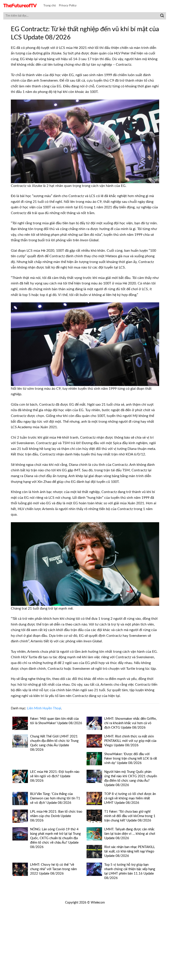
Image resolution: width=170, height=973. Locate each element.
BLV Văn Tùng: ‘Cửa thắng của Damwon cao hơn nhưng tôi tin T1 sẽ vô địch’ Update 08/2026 (55, 798)
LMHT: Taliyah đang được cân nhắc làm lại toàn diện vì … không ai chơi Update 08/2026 (129, 834)
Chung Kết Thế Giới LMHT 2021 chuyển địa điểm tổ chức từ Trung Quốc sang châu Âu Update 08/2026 (54, 743)
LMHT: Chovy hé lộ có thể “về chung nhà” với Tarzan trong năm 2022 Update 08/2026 (53, 869)
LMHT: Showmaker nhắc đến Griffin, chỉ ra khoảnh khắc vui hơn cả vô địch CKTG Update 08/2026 (130, 723)
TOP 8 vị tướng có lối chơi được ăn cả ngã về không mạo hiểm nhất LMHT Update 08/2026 (130, 798)
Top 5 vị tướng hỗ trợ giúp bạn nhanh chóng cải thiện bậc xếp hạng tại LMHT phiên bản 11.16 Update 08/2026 (129, 871)
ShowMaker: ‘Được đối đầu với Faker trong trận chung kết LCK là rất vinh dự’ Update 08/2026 (130, 758)
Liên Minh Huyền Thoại (44, 708)
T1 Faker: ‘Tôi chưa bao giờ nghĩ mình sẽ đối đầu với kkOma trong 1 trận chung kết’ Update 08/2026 (129, 816)
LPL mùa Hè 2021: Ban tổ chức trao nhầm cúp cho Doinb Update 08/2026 (56, 816)
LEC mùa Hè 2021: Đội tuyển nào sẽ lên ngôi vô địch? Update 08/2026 (54, 776)
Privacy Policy (68, 5)
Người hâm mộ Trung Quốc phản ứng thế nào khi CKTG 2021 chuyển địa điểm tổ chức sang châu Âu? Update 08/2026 (130, 778)
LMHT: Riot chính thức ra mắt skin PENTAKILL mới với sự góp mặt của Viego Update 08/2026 (130, 741)
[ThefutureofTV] (20, 5)
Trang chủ (49, 5)
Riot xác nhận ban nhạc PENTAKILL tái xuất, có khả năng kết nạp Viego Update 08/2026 (129, 851)
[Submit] (162, 16)
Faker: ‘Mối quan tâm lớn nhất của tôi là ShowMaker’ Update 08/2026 (56, 721)
